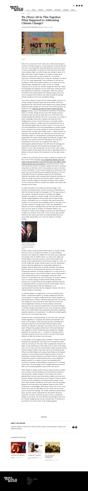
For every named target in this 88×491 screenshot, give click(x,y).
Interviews (49, 10)
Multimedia (58, 10)
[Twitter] (79, 5)
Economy (40, 10)
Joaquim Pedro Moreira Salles (32, 27)
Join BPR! (29, 482)
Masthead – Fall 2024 (32, 479)
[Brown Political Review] (17, 6)
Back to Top (44, 416)
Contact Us (30, 480)
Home (23, 13)
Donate (29, 483)
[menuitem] (28, 10)
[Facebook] (76, 5)
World (34, 10)
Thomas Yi (13, 457)
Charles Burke (48, 460)
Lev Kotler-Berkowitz (33, 457)
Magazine (65, 10)
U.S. (28, 10)
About (72, 10)
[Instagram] (81, 5)
